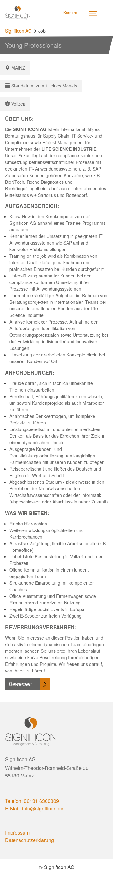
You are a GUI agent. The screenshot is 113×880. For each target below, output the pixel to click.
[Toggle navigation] (92, 12)
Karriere (70, 12)
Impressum (17, 832)
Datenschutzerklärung (29, 840)
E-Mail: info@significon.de (34, 808)
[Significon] (17, 12)
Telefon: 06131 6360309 (32, 800)
